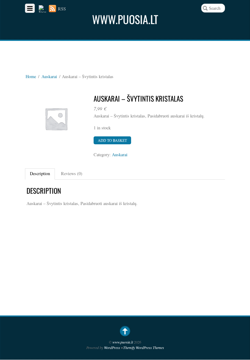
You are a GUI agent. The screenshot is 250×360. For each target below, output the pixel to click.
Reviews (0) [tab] (71, 173)
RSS (62, 9)
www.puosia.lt (122, 342)
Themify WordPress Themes (143, 347)
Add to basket (112, 140)
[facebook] (42, 9)
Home (31, 76)
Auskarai (49, 76)
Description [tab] (40, 173)
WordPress (112, 347)
